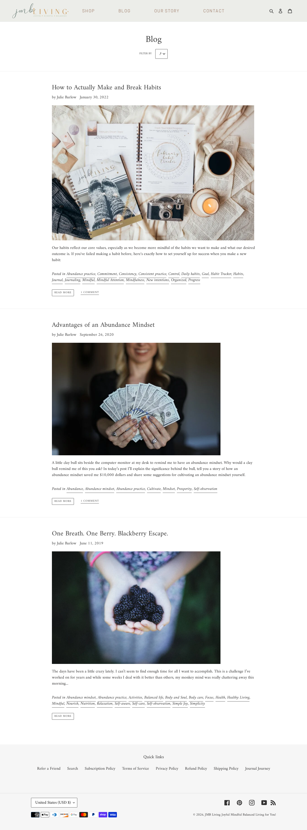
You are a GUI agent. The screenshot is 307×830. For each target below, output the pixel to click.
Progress (194, 280)
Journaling (72, 280)
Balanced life (153, 697)
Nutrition (87, 703)
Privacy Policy (167, 768)
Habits (238, 274)
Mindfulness (135, 280)
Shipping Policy (226, 768)
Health (220, 697)
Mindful (88, 280)
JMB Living (212, 815)
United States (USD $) (53, 802)
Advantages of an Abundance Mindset (103, 325)
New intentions (157, 280)
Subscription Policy (100, 768)
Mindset (169, 488)
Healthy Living (238, 697)
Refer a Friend (48, 768)
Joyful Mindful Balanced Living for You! (249, 815)
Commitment (107, 274)
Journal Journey (257, 768)
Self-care (138, 703)
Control (173, 274)
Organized (178, 280)
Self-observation (205, 488)
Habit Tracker (221, 274)
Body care (196, 697)
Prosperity (184, 488)
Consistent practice (152, 274)
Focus (209, 697)
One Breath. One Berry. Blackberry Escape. (110, 534)
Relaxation (105, 703)
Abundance (75, 488)
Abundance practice (81, 274)
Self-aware (122, 703)
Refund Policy (196, 768)
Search (72, 768)
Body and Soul (176, 697)
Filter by (145, 54)
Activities (135, 697)
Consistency (127, 274)
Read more (62, 292)
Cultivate (154, 488)
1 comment (90, 293)
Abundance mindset (99, 488)
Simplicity (197, 703)
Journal (57, 280)
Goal (205, 274)
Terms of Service (135, 768)
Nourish (72, 703)
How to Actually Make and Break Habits (106, 88)
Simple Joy (180, 703)
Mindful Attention (110, 280)
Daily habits (190, 274)
